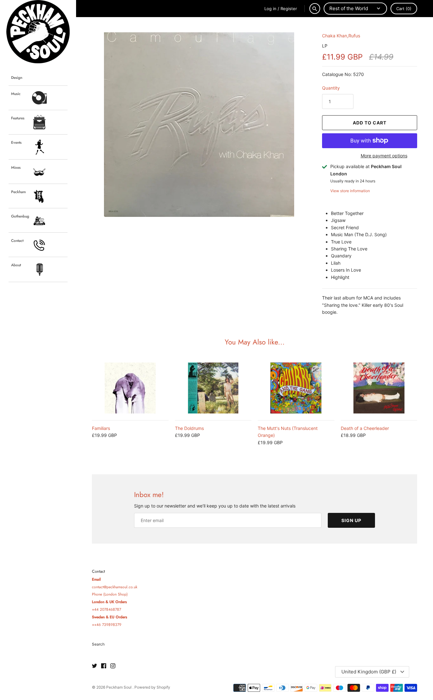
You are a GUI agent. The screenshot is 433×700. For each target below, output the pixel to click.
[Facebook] (103, 666)
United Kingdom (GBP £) (368, 672)
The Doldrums (189, 428)
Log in (270, 8)
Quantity (331, 88)
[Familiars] (130, 388)
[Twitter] (94, 666)
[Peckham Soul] (38, 31)
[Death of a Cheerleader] (379, 388)
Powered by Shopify (152, 687)
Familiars (101, 428)
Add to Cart (369, 122)
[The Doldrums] (213, 388)
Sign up (351, 520)
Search (98, 644)
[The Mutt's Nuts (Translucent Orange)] (296, 388)
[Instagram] (112, 666)
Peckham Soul (119, 687)
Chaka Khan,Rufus (341, 35)
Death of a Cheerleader (365, 428)
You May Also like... (255, 342)
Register (289, 8)
